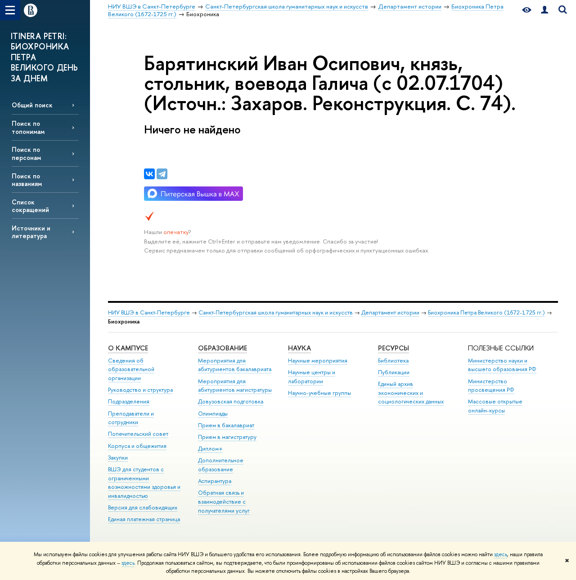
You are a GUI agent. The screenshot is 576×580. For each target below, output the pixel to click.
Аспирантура (214, 481)
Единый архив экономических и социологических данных (411, 393)
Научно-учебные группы (319, 393)
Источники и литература (31, 232)
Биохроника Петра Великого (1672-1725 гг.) (486, 312)
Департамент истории (390, 312)
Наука (299, 348)
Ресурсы (393, 348)
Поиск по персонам (26, 153)
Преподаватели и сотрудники (131, 418)
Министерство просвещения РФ (491, 385)
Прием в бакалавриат (226, 425)
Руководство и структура (140, 390)
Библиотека (393, 360)
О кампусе (128, 348)
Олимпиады (213, 413)
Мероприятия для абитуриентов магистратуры (235, 385)
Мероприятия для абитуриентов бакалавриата (234, 365)
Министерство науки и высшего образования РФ (502, 365)
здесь (500, 554)
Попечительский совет (138, 434)
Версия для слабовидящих (142, 507)
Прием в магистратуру (227, 437)
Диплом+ (210, 448)
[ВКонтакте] (149, 173)
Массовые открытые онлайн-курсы (495, 406)
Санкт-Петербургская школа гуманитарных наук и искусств (275, 312)
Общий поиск (32, 105)
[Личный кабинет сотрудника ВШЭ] (544, 10)
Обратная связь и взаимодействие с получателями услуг (224, 501)
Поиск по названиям (27, 180)
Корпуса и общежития (137, 446)
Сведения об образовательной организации (131, 369)
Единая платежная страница (144, 519)
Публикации (394, 372)
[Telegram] (162, 173)
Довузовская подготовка (230, 401)
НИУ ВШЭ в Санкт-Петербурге (149, 312)
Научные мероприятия (317, 360)
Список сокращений (30, 206)
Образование (222, 348)
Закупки (118, 457)
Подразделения (128, 401)
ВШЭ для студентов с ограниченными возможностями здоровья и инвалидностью (144, 482)
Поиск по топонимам (28, 127)
